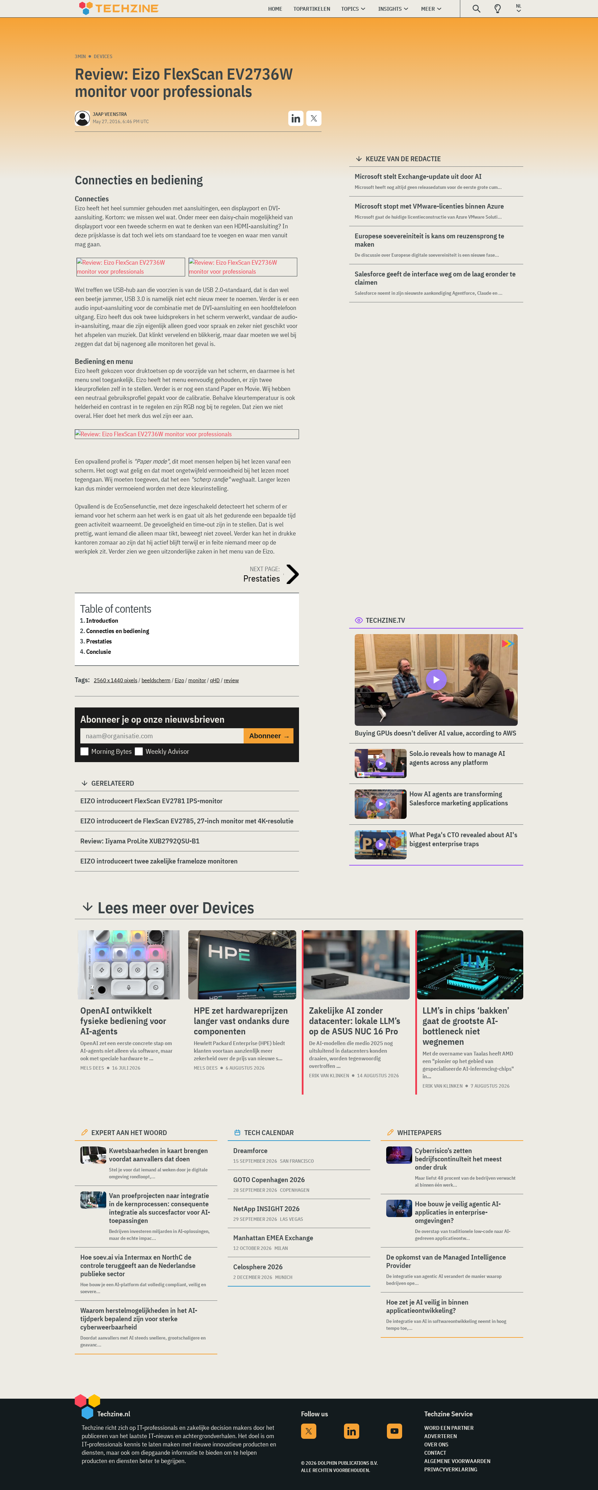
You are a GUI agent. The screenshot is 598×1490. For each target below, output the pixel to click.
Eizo (179, 680)
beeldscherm (156, 680)
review (231, 680)
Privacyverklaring (450, 1469)
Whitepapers (419, 1132)
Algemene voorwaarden (457, 1460)
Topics (350, 8)
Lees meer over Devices (176, 907)
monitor (197, 680)
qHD (215, 680)
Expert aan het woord (129, 1132)
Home (275, 8)
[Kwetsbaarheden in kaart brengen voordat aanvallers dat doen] (93, 1163)
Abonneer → (269, 736)
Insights (390, 8)
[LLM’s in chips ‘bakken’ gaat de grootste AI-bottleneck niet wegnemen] (470, 964)
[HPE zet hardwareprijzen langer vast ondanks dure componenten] (242, 964)
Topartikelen (311, 8)
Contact (435, 1452)
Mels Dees (92, 1068)
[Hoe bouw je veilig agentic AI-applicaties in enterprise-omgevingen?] (399, 1221)
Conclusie (98, 652)
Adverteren (440, 1436)
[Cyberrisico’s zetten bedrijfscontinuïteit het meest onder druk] (399, 1167)
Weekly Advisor (167, 751)
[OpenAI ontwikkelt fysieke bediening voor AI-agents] (129, 964)
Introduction (102, 620)
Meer (428, 8)
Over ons (436, 1444)
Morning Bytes (111, 751)
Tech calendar (269, 1132)
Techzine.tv (385, 620)
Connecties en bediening (117, 631)
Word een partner (449, 1427)
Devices (103, 56)
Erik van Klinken (329, 1075)
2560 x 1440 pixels (115, 680)
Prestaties (99, 641)
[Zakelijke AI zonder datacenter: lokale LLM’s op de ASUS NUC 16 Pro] (356, 964)
